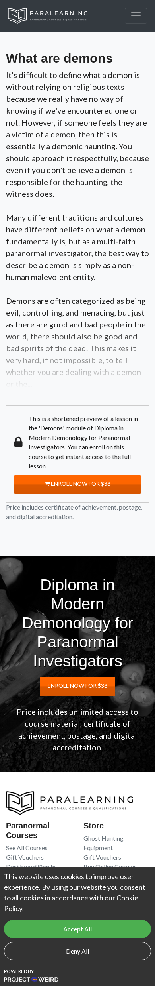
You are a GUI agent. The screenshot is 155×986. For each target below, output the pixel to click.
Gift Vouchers (25, 857)
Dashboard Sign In (31, 866)
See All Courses (27, 847)
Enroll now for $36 (80, 483)
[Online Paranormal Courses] (53, 16)
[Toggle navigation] (136, 16)
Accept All (77, 929)
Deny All (77, 951)
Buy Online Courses (110, 866)
